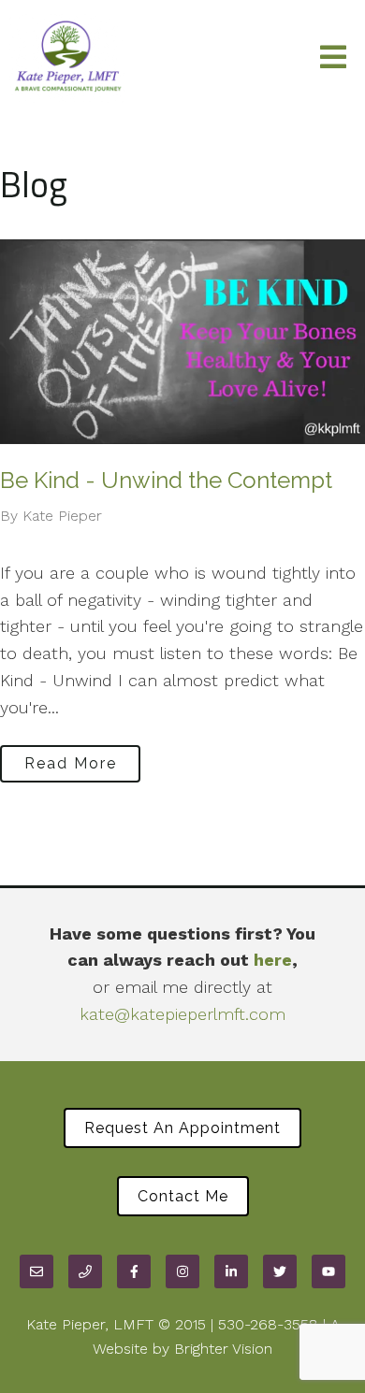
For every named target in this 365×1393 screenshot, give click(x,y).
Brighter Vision (223, 1348)
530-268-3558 (268, 1324)
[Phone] (85, 1271)
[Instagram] (182, 1271)
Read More (70, 763)
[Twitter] (280, 1271)
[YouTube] (328, 1271)
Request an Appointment (182, 1128)
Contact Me (183, 1196)
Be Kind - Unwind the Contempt (166, 480)
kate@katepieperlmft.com (182, 1014)
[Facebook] (134, 1271)
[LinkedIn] (231, 1271)
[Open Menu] (333, 58)
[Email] (36, 1271)
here (273, 959)
